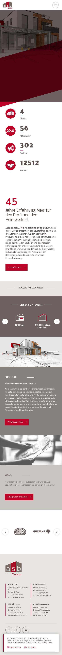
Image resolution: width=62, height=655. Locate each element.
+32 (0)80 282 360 (16, 613)
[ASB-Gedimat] (7, 5)
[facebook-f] (8, 630)
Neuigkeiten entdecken (18, 497)
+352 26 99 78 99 (41, 613)
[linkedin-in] (25, 630)
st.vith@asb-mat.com (16, 597)
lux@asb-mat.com (40, 615)
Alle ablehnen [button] (30, 647)
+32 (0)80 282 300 (16, 595)
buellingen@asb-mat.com (17, 615)
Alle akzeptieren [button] (14, 647)
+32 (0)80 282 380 (41, 593)
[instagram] (17, 630)
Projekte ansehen (15, 422)
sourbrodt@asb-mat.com (42, 595)
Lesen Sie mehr (15, 267)
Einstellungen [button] (46, 642)
